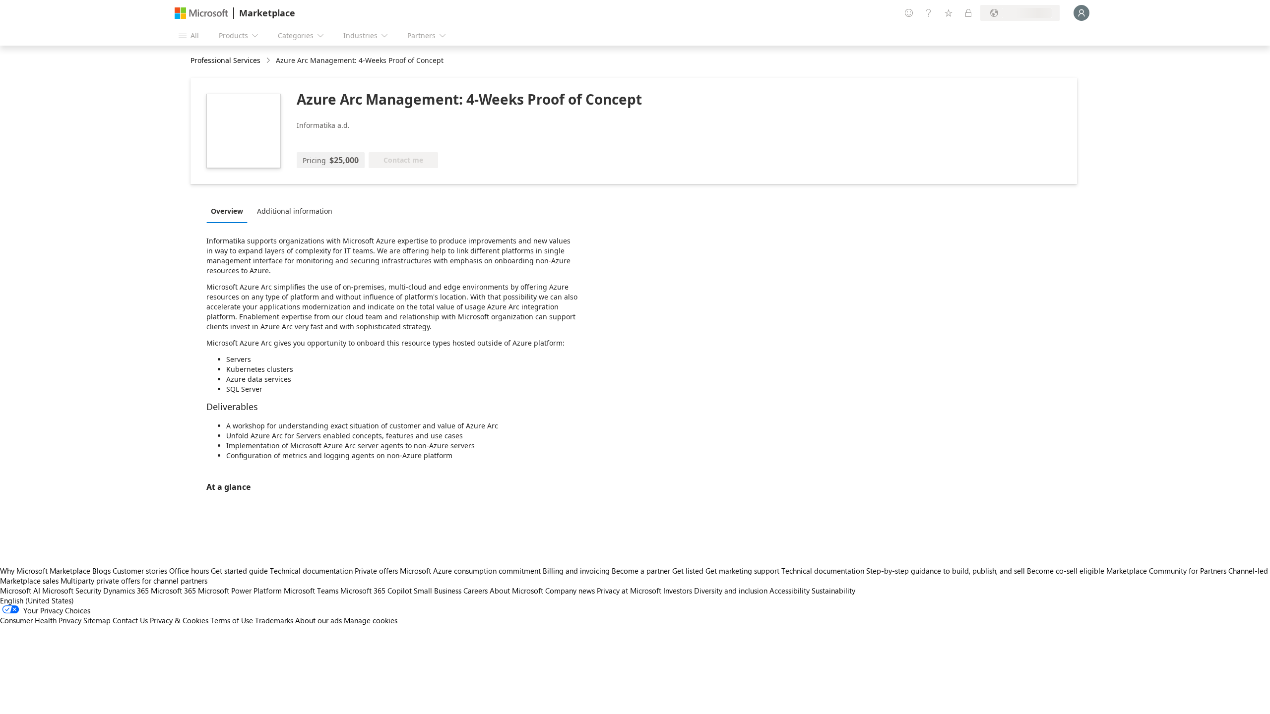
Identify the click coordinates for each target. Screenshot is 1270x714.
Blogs (101, 571)
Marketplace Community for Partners (1166, 571)
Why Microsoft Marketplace (45, 571)
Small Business (437, 590)
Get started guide (239, 571)
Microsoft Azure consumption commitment (471, 571)
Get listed (687, 571)
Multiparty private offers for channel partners (134, 581)
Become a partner (641, 571)
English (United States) (37, 600)
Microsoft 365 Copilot (376, 590)
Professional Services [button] (225, 60)
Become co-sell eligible (1065, 571)
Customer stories (140, 571)
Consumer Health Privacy (40, 620)
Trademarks (274, 620)
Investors (677, 590)
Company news (570, 590)
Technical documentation (311, 571)
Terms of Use (231, 620)
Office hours (189, 571)
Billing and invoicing (576, 571)
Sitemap (97, 620)
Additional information (294, 211)
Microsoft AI (20, 590)
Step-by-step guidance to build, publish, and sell (945, 571)
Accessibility (789, 590)
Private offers (376, 571)
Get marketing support (742, 571)
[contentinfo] (269, 60)
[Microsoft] (201, 13)
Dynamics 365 (126, 590)
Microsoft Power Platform (240, 590)
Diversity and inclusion (730, 590)
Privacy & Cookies (179, 620)
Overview (227, 211)
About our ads (318, 620)
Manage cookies (370, 620)
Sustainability (833, 590)
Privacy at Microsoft (629, 590)
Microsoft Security (71, 590)
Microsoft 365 (173, 590)
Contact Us (130, 620)
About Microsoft (516, 590)
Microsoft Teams (311, 590)
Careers (475, 590)
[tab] (229, 211)
